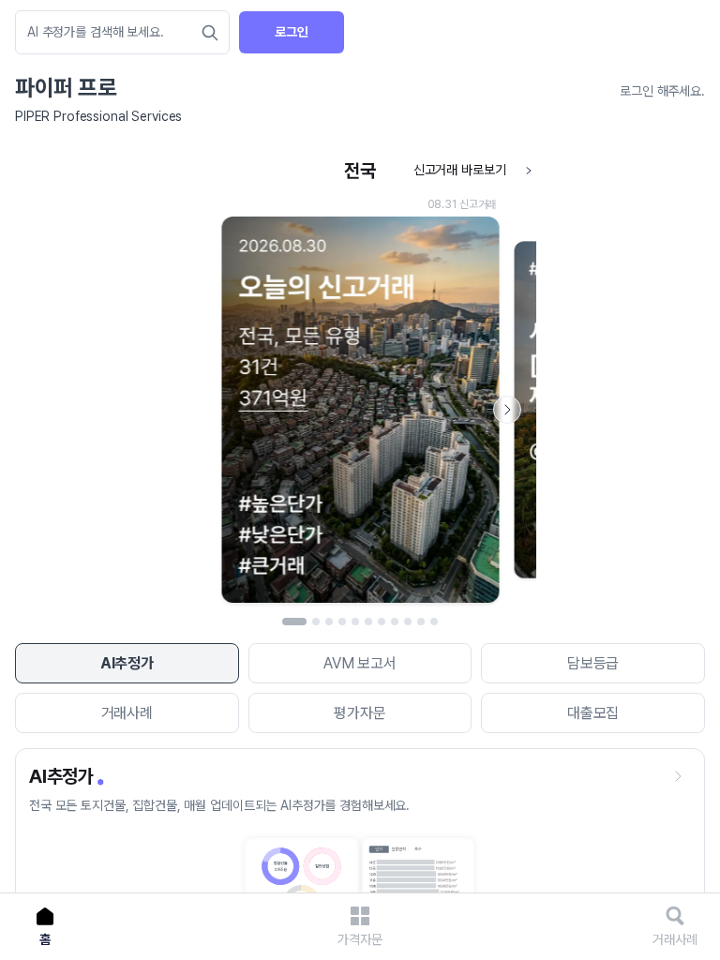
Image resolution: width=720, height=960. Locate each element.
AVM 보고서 (360, 663)
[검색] (210, 32)
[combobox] (113, 32)
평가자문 (359, 713)
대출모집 (593, 713)
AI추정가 (127, 663)
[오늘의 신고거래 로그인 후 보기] (360, 382)
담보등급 (593, 663)
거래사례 (127, 713)
